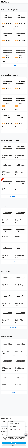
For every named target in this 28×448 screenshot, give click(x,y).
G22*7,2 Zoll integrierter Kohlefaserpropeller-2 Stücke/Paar (7, 237)
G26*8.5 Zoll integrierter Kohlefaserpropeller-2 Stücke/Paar (7, 254)
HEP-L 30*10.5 (20, 40)
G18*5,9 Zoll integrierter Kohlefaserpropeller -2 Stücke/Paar (7, 220)
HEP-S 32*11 (20, 105)
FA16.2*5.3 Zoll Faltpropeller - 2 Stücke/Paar (5, 302)
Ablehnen (14, 445)
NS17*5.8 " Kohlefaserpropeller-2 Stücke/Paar (7, 189)
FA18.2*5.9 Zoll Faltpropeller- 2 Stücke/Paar (5, 320)
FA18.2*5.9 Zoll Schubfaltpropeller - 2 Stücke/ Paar (20, 320)
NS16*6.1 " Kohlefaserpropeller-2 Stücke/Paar (20, 172)
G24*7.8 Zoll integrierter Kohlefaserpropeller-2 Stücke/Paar (20, 237)
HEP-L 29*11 (7, 57)
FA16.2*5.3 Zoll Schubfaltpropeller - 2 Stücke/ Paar (20, 302)
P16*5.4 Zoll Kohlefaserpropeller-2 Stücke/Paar (7, 385)
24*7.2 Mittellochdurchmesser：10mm (21, 189)
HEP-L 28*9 (19, 57)
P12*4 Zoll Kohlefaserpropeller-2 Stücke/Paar (7, 350)
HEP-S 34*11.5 (7, 105)
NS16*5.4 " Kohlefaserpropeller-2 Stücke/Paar (7, 172)
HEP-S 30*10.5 (7, 123)
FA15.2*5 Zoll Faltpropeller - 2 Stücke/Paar (5, 285)
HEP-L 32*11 (7, 40)
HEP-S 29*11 (20, 123)
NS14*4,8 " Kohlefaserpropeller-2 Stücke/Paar (7, 154)
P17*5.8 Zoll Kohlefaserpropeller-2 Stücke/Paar (20, 385)
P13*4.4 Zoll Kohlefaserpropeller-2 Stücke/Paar (20, 350)
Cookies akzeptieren (14, 443)
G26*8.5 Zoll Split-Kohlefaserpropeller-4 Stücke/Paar (20, 254)
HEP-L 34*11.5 (20, 23)
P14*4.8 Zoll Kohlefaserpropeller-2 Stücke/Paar (7, 368)
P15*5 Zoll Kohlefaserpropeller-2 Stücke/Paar (20, 368)
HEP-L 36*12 (7, 23)
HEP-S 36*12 (20, 88)
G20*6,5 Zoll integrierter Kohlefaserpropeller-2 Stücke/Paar (20, 220)
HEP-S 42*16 (7, 88)
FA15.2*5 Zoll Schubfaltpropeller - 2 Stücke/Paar (20, 285)
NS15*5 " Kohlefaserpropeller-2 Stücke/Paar (20, 154)
